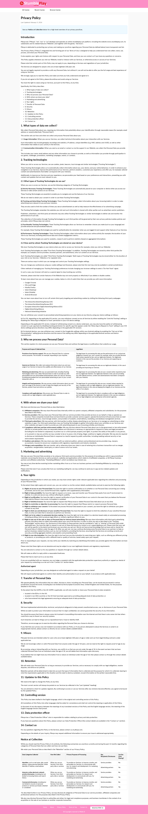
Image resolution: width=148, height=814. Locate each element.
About (52, 807)
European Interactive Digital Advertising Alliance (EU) (43, 306)
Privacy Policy (61, 807)
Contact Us (83, 807)
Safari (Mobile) (30, 292)
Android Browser (31, 295)
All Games (25, 10)
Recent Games (40, 10)
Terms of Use (73, 807)
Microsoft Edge (30, 285)
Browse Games (55, 10)
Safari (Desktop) (30, 290)
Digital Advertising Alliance (34, 309)
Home (45, 807)
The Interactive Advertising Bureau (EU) (39, 304)
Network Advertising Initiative (35, 311)
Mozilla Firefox (30, 287)
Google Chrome (30, 282)
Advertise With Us (97, 808)
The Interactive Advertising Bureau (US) (39, 302)
